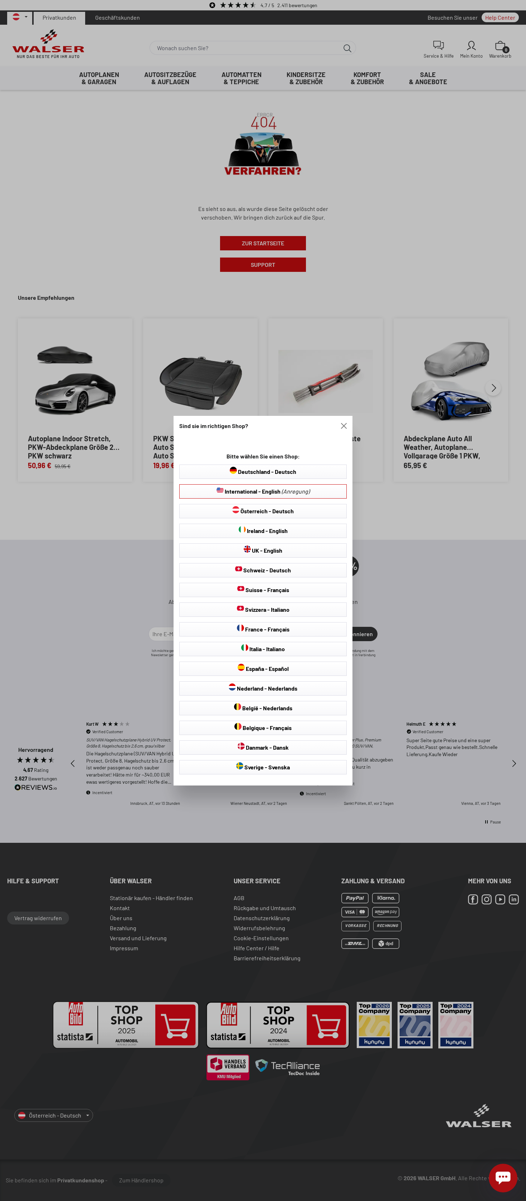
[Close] (344, 426)
